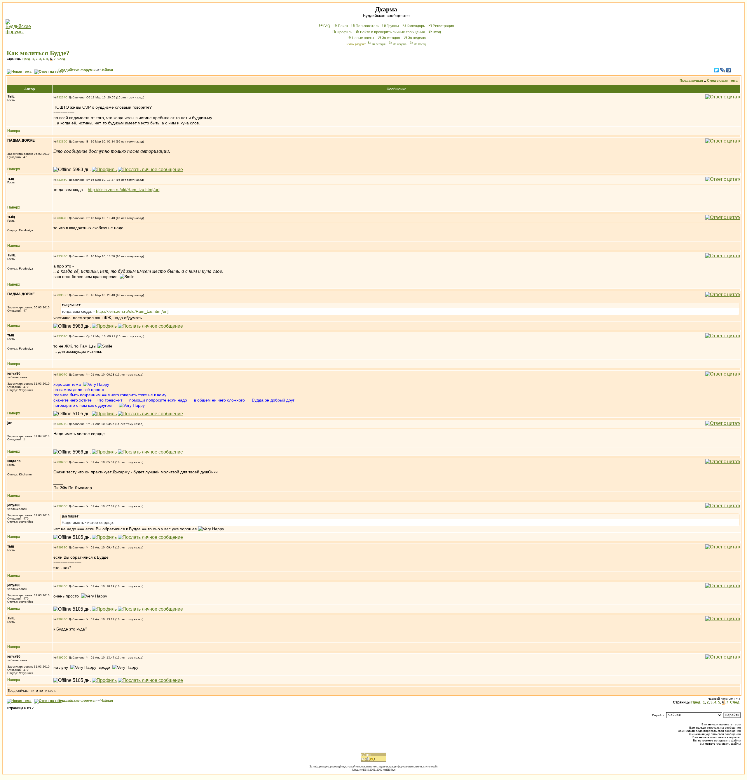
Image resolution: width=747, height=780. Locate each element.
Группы (393, 26)
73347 (61, 218)
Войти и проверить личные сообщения (392, 32)
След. (61, 58)
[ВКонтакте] (729, 70)
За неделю (417, 38)
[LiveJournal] (723, 70)
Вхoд (437, 32)
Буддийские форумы (76, 70)
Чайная (106, 70)
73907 (61, 374)
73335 (61, 141)
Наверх (13, 131)
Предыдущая (691, 81)
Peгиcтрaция (443, 26)
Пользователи (368, 26)
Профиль (344, 32)
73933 (61, 547)
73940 (61, 586)
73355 (61, 295)
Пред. (26, 58)
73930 (61, 506)
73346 (61, 179)
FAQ (326, 26)
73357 (61, 336)
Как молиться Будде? (38, 53)
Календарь (416, 26)
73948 (61, 619)
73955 (61, 657)
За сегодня (391, 38)
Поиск (343, 26)
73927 (61, 423)
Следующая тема (722, 81)
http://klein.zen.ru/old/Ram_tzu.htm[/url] (124, 189)
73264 (61, 97)
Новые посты (363, 38)
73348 (61, 256)
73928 (61, 462)
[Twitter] (716, 70)
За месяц (420, 44)
